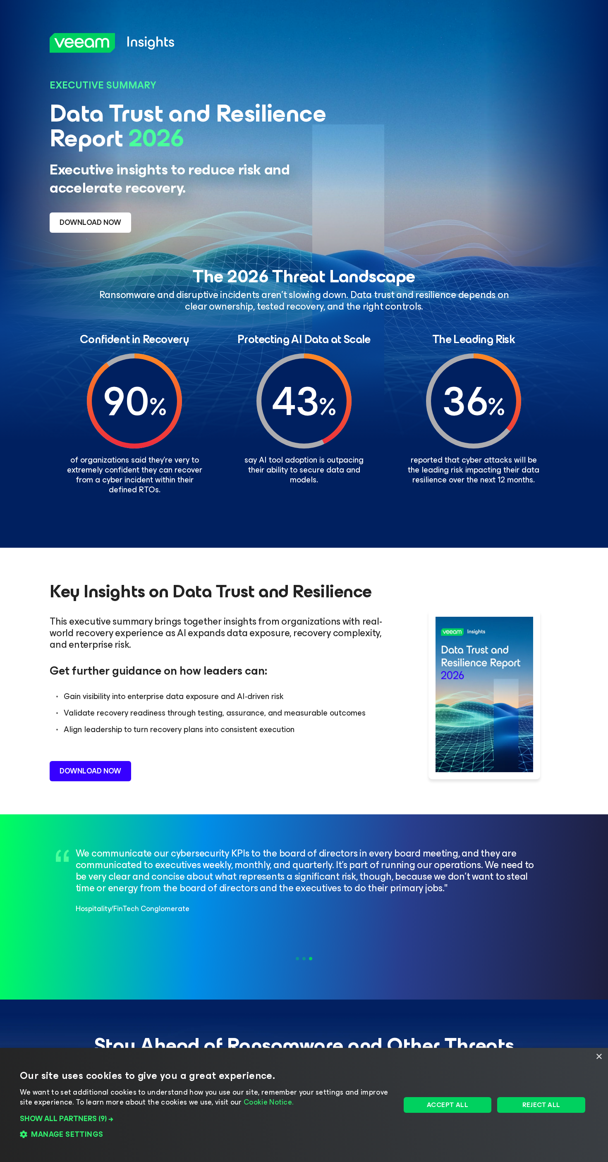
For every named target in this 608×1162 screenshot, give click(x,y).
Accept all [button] (447, 1104)
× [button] (599, 1057)
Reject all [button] (541, 1104)
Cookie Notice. (268, 1102)
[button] (204, 1119)
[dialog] (304, 1105)
